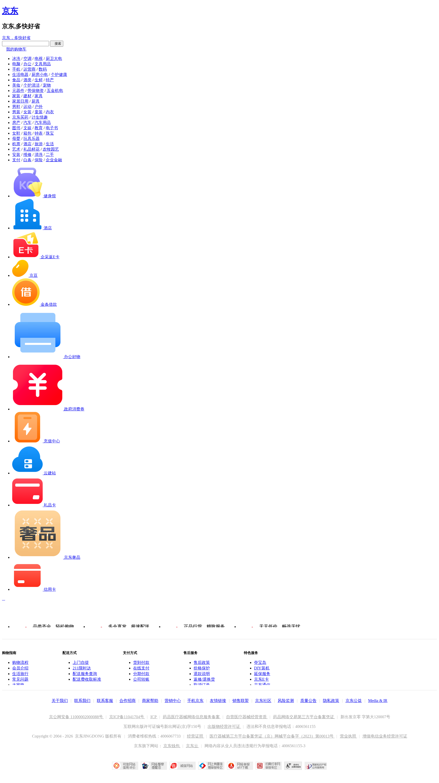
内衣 (50, 112)
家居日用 (20, 101)
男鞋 (16, 106)
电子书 (52, 128)
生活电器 (20, 74)
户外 (39, 106)
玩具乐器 (31, 138)
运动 (27, 106)
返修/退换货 (204, 679)
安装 (16, 154)
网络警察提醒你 (154, 766)
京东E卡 (261, 679)
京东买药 (20, 117)
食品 (16, 80)
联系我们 (82, 700)
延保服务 (262, 674)
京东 (10, 10)
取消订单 (202, 685)
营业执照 (348, 736)
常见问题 (20, 679)
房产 (16, 122)
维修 (27, 154)
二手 (50, 154)
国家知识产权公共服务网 (316, 766)
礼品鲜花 (31, 149)
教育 (39, 128)
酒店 (27, 144)
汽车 (27, 122)
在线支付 (141, 668)
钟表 (39, 133)
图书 (16, 128)
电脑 (16, 64)
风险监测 (286, 700)
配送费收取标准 (87, 679)
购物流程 (20, 662)
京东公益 (354, 700)
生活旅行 (20, 674)
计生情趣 (40, 117)
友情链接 (218, 700)
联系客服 (105, 700)
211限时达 (82, 668)
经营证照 (195, 736)
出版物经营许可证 (224, 726)
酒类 (27, 80)
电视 (39, 58)
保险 (39, 160)
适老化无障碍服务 (293, 766)
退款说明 (202, 674)
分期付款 (141, 674)
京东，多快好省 (16, 38)
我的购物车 (16, 49)
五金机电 (55, 90)
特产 (50, 80)
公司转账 (141, 679)
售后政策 (202, 662)
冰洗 (16, 58)
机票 (16, 144)
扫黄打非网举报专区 (269, 766)
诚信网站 (182, 766)
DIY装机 (262, 668)
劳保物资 (35, 90)
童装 (39, 112)
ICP (154, 717)
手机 (16, 69)
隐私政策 (331, 700)
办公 (27, 64)
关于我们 (60, 700)
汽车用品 (43, 122)
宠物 (47, 85)
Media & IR (377, 700)
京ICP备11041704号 (127, 717)
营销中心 (173, 700)
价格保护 (202, 668)
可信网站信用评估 (125, 766)
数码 (43, 69)
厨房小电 (40, 74)
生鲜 (39, 80)
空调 (27, 58)
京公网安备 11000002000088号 (76, 717)
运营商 (29, 69)
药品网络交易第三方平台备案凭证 (304, 717)
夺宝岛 (260, 662)
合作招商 (127, 700)
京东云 (192, 746)
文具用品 (43, 64)
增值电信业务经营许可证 (385, 736)
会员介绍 (20, 668)
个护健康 (59, 74)
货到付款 (141, 662)
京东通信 (262, 685)
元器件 (18, 90)
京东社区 (263, 700)
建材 (27, 96)
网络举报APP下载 (240, 766)
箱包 (27, 133)
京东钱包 (172, 746)
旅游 (39, 144)
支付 (16, 160)
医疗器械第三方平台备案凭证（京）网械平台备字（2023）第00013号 (272, 736)
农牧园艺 (51, 149)
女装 (27, 112)
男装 (16, 112)
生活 (50, 144)
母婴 (16, 138)
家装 (16, 96)
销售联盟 (240, 700)
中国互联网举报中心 (211, 766)
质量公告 (308, 700)
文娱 (27, 128)
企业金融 (54, 160)
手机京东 (195, 700)
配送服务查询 (85, 674)
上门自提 (81, 662)
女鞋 (16, 133)
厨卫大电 (54, 58)
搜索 (56, 43)
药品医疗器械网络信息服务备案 (192, 717)
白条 (27, 160)
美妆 (16, 85)
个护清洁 (31, 85)
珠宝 (50, 133)
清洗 (39, 154)
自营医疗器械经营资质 (247, 717)
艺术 (16, 149)
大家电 (18, 685)
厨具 (36, 101)
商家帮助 (150, 700)
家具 (39, 96)
